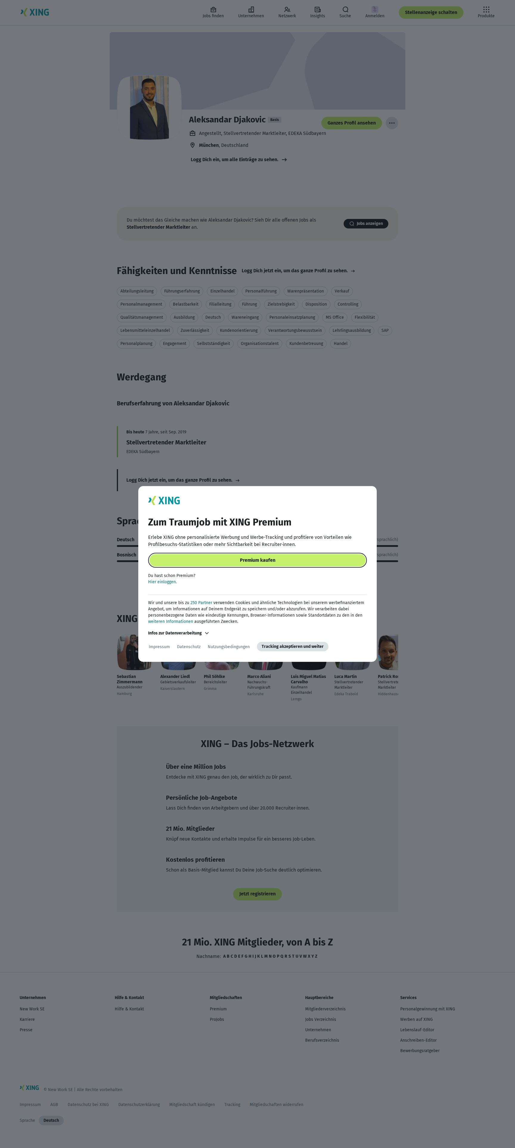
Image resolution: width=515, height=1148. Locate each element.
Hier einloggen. (162, 581)
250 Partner (201, 602)
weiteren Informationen (170, 621)
